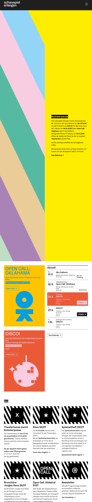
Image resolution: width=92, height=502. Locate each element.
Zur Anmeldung (67, 497)
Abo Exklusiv (62, 272)
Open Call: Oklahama (65, 284)
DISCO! (59, 296)
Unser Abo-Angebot (40, 452)
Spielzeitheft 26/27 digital (72, 455)
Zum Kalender (54, 335)
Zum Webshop (57, 155)
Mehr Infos (11, 288)
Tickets (81, 302)
